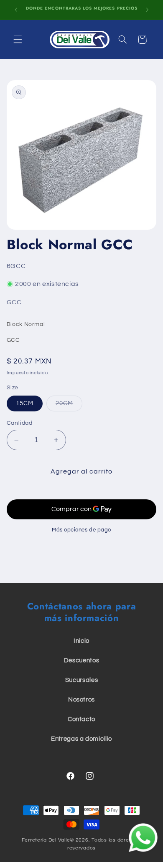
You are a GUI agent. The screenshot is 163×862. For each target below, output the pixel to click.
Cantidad (19, 423)
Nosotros (81, 700)
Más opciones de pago (81, 530)
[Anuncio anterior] (16, 9)
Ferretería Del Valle (46, 840)
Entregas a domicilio (81, 739)
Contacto (81, 719)
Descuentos (81, 660)
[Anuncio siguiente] (147, 9)
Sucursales (81, 680)
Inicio (81, 641)
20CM (69, 405)
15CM (24, 403)
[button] (17, 39)
